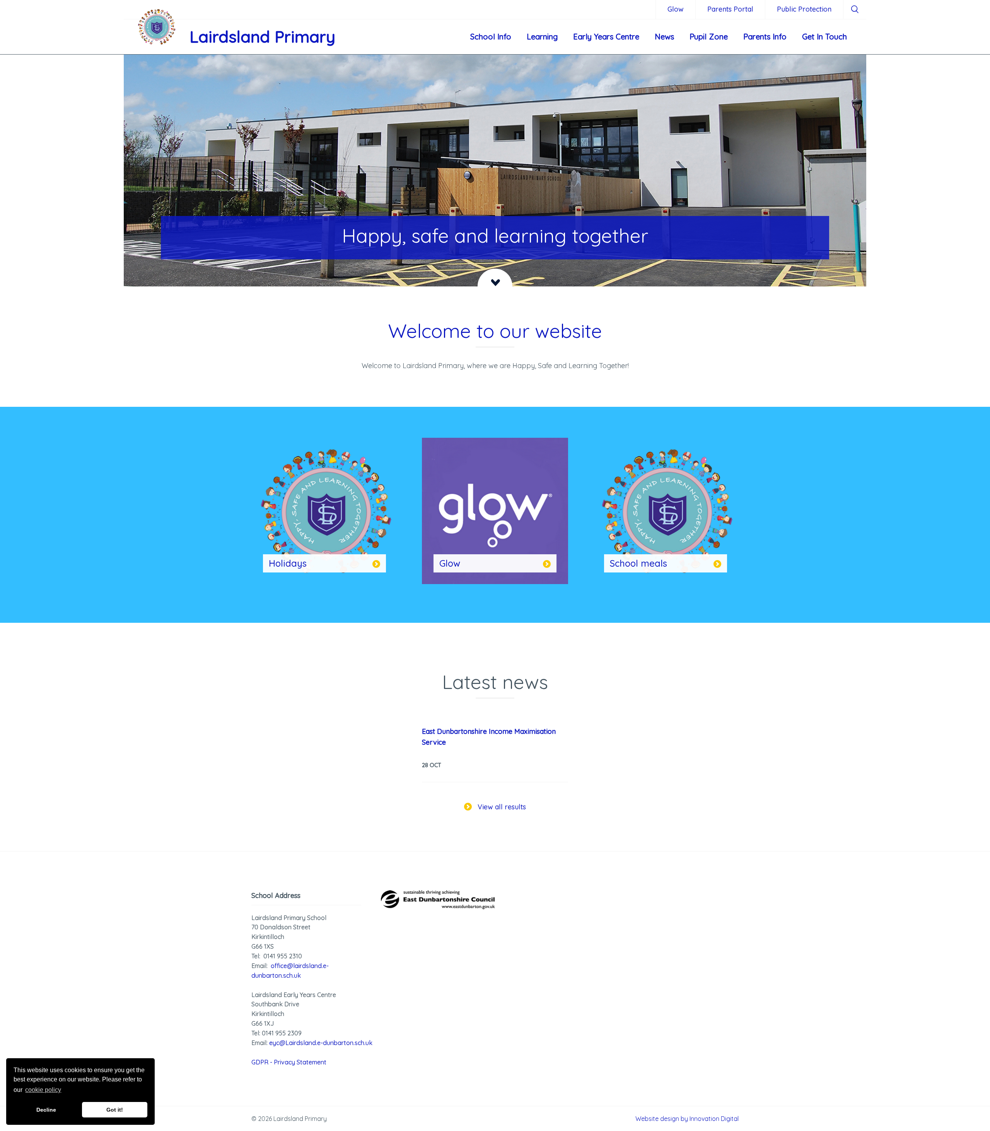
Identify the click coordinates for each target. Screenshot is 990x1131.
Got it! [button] (114, 1110)
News (664, 36)
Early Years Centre (606, 36)
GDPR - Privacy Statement (288, 1062)
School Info (490, 36)
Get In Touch (824, 36)
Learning (542, 36)
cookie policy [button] (43, 1089)
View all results (502, 806)
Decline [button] (46, 1110)
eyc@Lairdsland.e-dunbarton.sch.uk (320, 1043)
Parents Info (765, 36)
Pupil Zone (709, 36)
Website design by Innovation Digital (687, 1118)
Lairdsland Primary (262, 36)
